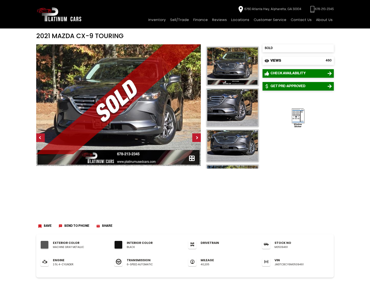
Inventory (157, 19)
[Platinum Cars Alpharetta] (59, 14)
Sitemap (130, 298)
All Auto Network (325, 298)
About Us (324, 19)
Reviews (219, 19)
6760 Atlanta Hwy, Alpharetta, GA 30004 (272, 9)
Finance (200, 19)
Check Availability (288, 73)
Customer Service (270, 19)
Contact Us (301, 19)
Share (107, 225)
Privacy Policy (99, 298)
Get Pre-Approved (288, 86)
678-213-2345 (324, 9)
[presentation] (40, 137)
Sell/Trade (179, 19)
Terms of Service (116, 298)
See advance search (353, 299)
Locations (240, 19)
